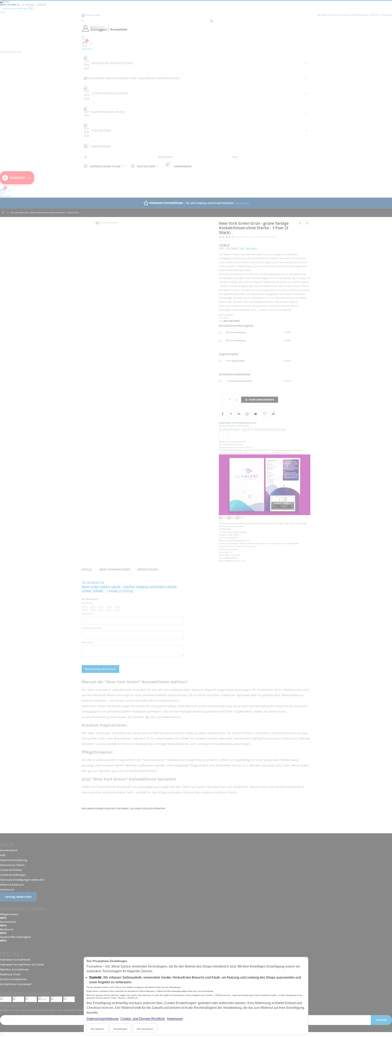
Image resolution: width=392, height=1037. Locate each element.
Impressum (175, 1018)
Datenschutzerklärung (102, 1018)
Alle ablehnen (97, 1029)
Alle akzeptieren (145, 1029)
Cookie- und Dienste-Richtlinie (142, 1018)
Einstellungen (120, 1029)
